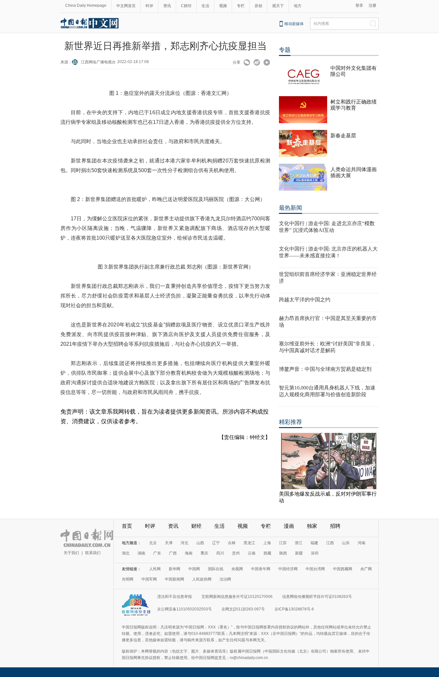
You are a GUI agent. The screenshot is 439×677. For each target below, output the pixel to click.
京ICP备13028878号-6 (294, 609)
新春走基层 (343, 135)
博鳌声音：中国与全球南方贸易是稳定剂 (325, 369)
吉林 (232, 543)
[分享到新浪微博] (257, 63)
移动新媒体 (294, 24)
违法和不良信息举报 (174, 596)
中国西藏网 (342, 569)
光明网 (127, 579)
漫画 (289, 526)
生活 (205, 6)
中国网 (194, 569)
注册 (372, 5)
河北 (184, 543)
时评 (149, 6)
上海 (267, 543)
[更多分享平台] (267, 63)
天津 (169, 543)
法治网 (225, 579)
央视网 (237, 569)
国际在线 (215, 569)
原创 (258, 6)
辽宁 (216, 543)
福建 (314, 543)
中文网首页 (126, 6)
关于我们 (71, 553)
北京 (153, 543)
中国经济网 (288, 569)
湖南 (141, 553)
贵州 (236, 553)
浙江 (298, 543)
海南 (189, 553)
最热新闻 (290, 208)
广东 (157, 553)
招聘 (335, 526)
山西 (200, 543)
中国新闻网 (174, 579)
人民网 (155, 569)
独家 (312, 526)
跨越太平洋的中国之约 (304, 299)
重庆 (204, 553)
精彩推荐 (290, 422)
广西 (173, 553)
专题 (285, 50)
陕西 (283, 553)
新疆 (299, 553)
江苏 (283, 543)
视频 (223, 6)
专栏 (241, 6)
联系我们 (93, 553)
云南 (251, 553)
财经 (196, 526)
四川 (220, 553)
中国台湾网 (315, 569)
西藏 (267, 553)
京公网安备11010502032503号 (184, 609)
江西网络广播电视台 (98, 62)
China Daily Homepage (85, 5)
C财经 (186, 6)
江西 (330, 543)
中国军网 (149, 579)
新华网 (174, 569)
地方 (297, 6)
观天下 (278, 6)
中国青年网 (260, 569)
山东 (346, 543)
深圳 (314, 553)
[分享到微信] (247, 63)
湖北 (126, 553)
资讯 (167, 6)
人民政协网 (201, 579)
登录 (359, 5)
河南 (361, 543)
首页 (127, 526)
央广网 (366, 569)
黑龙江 (249, 543)
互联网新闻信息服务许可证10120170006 (237, 596)
